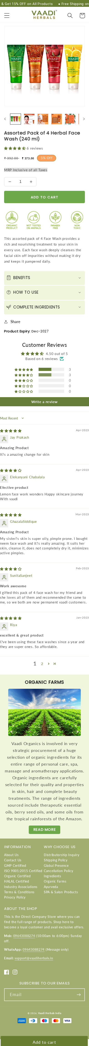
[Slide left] (5, 119)
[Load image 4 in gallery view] (56, 119)
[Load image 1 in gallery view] (15, 119)
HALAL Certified (16, 881)
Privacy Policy (15, 897)
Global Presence (56, 865)
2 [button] (42, 664)
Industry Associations (20, 887)
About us (11, 855)
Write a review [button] (44, 401)
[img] (11, 431)
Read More (44, 829)
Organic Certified (17, 876)
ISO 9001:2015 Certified (23, 871)
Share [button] (15, 321)
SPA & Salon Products (61, 892)
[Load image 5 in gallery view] (70, 119)
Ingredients (52, 876)
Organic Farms (55, 881)
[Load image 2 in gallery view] (29, 119)
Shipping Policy (56, 860)
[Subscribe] (79, 994)
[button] (7, 16)
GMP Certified (15, 865)
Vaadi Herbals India (49, 1013)
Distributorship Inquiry (61, 855)
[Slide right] (84, 119)
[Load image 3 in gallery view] (42, 119)
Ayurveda (51, 887)
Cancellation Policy (58, 871)
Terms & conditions (19, 892)
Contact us (12, 860)
